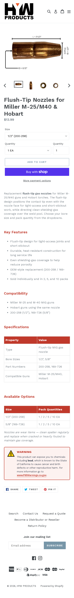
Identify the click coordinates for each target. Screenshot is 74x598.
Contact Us (30, 513)
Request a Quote (54, 513)
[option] (18, 84)
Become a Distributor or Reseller (37, 519)
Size (7, 129)
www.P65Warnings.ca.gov (31, 475)
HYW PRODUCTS (27, 586)
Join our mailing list (37, 537)
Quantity (10, 143)
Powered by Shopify (51, 586)
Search (13, 513)
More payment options (37, 180)
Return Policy (37, 526)
